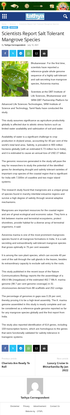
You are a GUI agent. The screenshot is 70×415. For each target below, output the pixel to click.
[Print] (44, 53)
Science (13, 24)
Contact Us (55, 406)
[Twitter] (13, 53)
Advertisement (39, 406)
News (5, 27)
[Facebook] (5, 53)
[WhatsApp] (28, 53)
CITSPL (40, 411)
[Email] (36, 53)
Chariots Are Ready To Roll (16, 364)
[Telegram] (20, 53)
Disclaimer (14, 406)
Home (4, 24)
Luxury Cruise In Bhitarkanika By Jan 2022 (55, 366)
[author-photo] (35, 386)
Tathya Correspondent (14, 45)
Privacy (26, 406)
